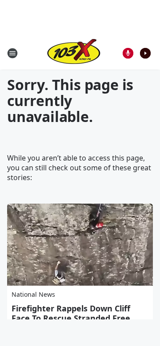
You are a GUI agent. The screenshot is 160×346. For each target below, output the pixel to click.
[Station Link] (73, 53)
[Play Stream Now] (145, 53)
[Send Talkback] (128, 53)
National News (33, 294)
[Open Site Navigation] (12, 53)
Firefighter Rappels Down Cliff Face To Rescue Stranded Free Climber (71, 318)
